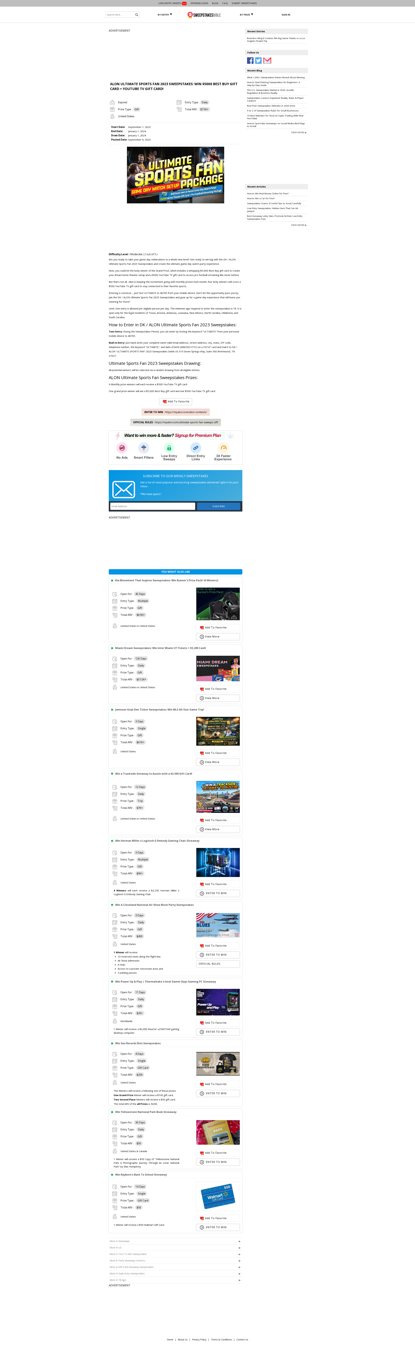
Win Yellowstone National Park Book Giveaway (145, 1112)
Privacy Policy (199, 1339)
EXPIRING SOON (199, 3)
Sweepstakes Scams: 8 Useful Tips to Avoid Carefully (274, 203)
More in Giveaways (120, 1241)
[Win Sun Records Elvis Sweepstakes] (218, 1074)
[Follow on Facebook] (250, 60)
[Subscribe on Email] (266, 60)
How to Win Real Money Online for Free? (268, 193)
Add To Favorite (179, 401)
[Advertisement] (175, 55)
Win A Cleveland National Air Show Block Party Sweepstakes (154, 905)
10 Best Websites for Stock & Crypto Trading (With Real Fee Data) (275, 117)
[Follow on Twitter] (258, 60)
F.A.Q (225, 3)
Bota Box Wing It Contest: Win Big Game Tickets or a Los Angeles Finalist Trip (276, 40)
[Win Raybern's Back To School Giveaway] (218, 1210)
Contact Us (242, 1339)
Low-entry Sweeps (172, 3)
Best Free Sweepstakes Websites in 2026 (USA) (271, 105)
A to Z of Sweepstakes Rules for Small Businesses (273, 110)
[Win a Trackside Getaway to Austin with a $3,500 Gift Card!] (218, 812)
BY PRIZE (245, 14)
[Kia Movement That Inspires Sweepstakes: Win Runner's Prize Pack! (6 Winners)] (218, 619)
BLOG (215, 3)
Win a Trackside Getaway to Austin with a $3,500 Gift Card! (153, 773)
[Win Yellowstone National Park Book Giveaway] (218, 1144)
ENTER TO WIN (216, 893)
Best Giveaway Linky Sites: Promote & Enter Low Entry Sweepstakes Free (274, 217)
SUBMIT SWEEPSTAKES (244, 3)
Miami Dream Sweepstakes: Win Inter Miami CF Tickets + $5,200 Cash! (160, 648)
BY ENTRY (163, 14)
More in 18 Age (118, 1279)
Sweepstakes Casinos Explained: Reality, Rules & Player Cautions (275, 99)
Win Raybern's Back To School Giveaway (141, 1174)
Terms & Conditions (221, 1339)
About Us (183, 1339)
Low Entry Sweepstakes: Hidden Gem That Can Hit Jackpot (272, 210)
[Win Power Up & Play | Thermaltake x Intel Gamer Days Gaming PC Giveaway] (218, 1014)
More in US (115, 1247)
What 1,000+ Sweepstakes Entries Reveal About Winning (276, 77)
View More (212, 636)
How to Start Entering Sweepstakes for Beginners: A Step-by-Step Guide (273, 84)
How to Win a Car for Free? (261, 198)
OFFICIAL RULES (209, 964)
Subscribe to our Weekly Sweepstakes (175, 476)
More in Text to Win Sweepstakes (128, 1254)
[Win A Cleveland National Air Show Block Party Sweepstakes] (218, 936)
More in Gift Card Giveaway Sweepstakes (132, 1267)
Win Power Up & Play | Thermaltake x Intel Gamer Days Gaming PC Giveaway (165, 981)
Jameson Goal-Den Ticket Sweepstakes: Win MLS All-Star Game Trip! (159, 709)
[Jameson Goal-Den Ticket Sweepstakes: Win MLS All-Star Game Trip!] (218, 745)
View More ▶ (299, 132)
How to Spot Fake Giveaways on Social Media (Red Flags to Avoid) (276, 125)
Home (170, 1339)
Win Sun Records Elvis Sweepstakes (138, 1043)
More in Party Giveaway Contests (127, 1260)
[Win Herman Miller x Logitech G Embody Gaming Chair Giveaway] (218, 876)
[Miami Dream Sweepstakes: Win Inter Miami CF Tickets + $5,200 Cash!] (218, 680)
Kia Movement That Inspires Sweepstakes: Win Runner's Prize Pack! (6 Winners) (166, 580)
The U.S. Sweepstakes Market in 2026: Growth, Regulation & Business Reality (270, 91)
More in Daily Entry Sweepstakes (127, 1273)
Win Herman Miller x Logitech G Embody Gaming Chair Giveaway (157, 840)
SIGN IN (286, 14)
